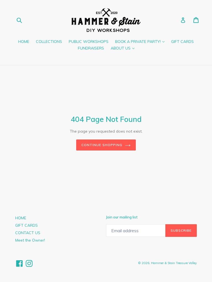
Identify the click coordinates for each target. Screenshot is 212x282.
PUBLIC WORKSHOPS (88, 41)
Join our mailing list (121, 217)
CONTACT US (27, 232)
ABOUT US (124, 48)
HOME (23, 41)
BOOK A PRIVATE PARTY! (141, 41)
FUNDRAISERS (91, 48)
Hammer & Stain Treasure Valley (174, 263)
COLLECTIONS (49, 41)
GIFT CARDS (182, 41)
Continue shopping (101, 145)
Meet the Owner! (30, 240)
